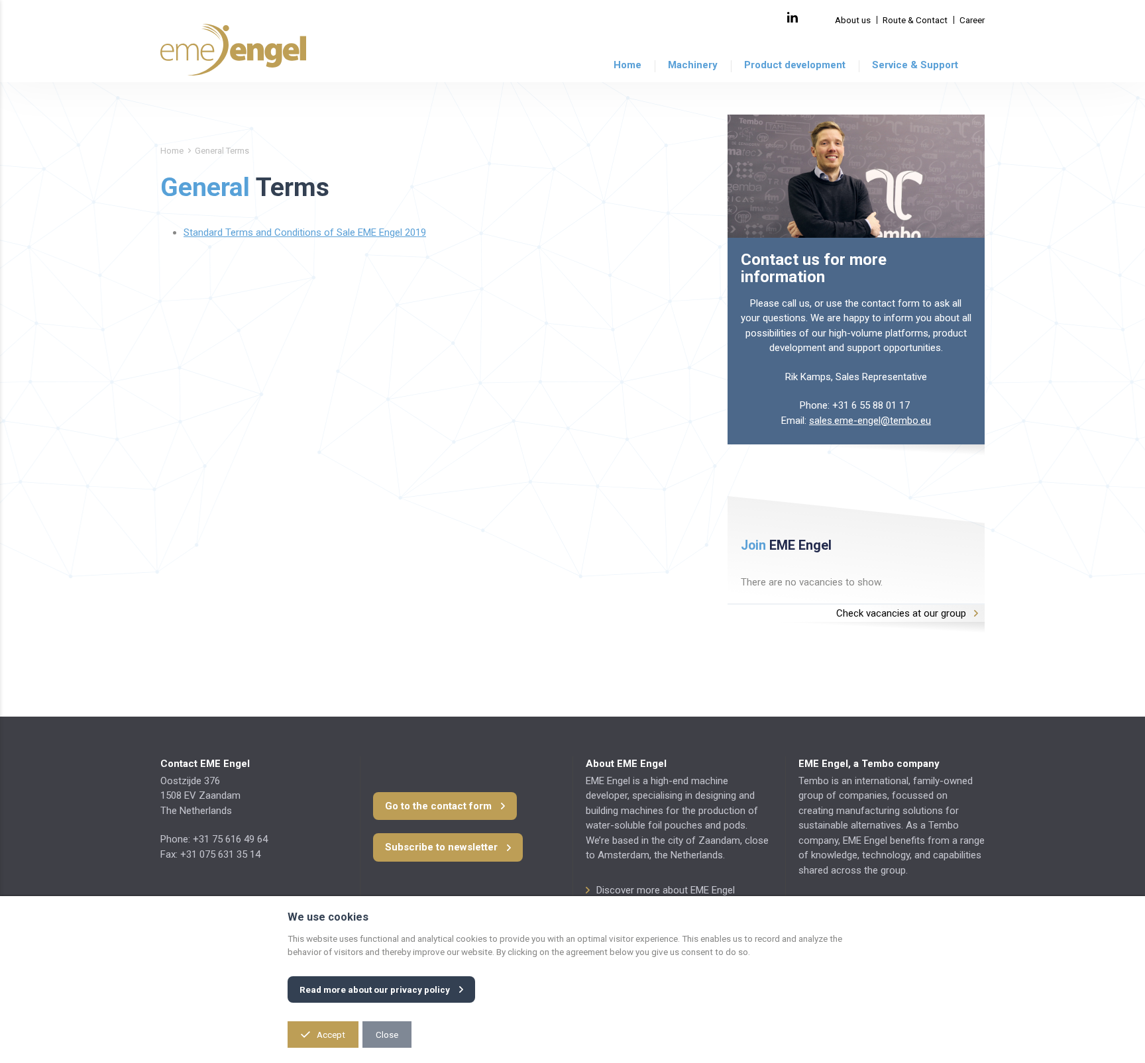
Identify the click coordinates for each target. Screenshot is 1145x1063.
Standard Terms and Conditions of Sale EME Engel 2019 (305, 232)
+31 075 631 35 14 (220, 854)
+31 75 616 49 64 (230, 839)
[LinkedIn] (792, 17)
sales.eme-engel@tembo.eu (870, 421)
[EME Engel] (233, 50)
